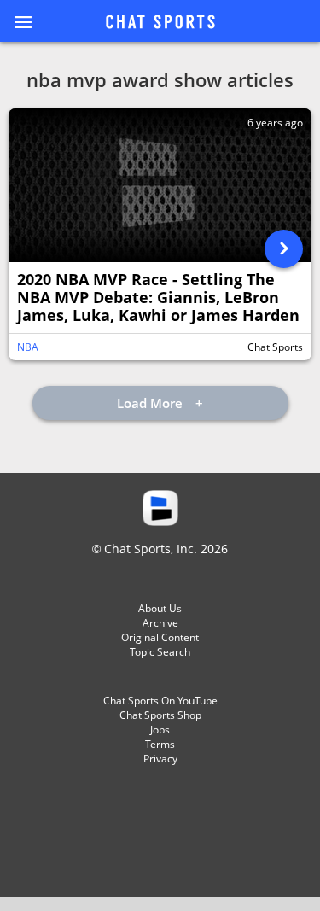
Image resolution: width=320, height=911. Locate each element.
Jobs (160, 729)
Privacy (160, 758)
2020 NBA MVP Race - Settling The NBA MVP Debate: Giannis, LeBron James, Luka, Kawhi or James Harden (158, 297)
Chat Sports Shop (160, 715)
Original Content (160, 637)
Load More (151, 403)
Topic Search (160, 652)
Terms (160, 744)
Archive (160, 623)
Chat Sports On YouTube (160, 700)
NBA (27, 347)
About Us (160, 608)
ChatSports (160, 23)
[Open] (284, 249)
